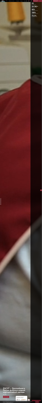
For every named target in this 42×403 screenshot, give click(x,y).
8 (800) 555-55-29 (35, 0)
